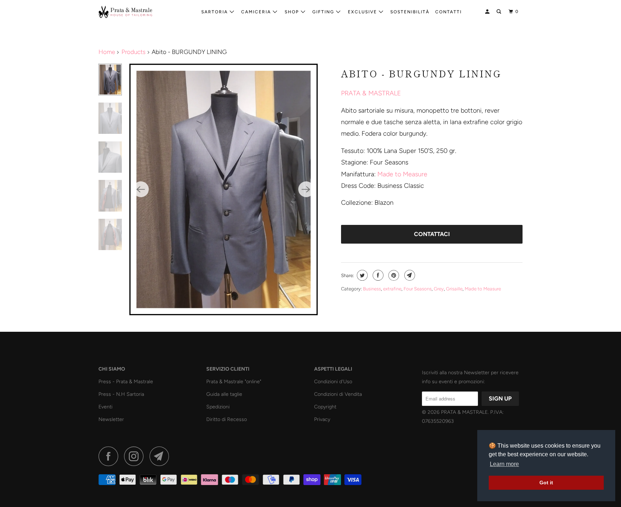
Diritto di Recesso (226, 419)
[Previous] (141, 189)
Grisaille (454, 288)
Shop (293, 11)
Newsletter (111, 419)
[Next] (306, 189)
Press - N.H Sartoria (121, 394)
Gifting (324, 11)
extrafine (392, 288)
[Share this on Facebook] (377, 275)
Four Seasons (418, 288)
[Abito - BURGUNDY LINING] (223, 189)
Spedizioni (218, 407)
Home (106, 51)
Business (372, 288)
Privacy (322, 419)
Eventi (105, 407)
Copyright (325, 407)
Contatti (448, 11)
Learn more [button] (504, 464)
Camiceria (257, 11)
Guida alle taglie (224, 394)
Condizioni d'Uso (333, 382)
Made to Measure (402, 174)
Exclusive (363, 11)
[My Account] (488, 12)
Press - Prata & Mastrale (125, 382)
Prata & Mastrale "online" (233, 382)
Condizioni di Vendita (338, 394)
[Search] (499, 12)
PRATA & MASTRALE (371, 93)
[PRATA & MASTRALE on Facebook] (110, 456)
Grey (439, 288)
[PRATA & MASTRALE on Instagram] (136, 456)
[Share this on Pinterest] (393, 275)
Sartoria (215, 11)
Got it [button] (546, 482)
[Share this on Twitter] (361, 275)
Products (133, 51)
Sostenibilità (409, 11)
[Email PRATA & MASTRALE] (161, 456)
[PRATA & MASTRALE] (135, 12)
